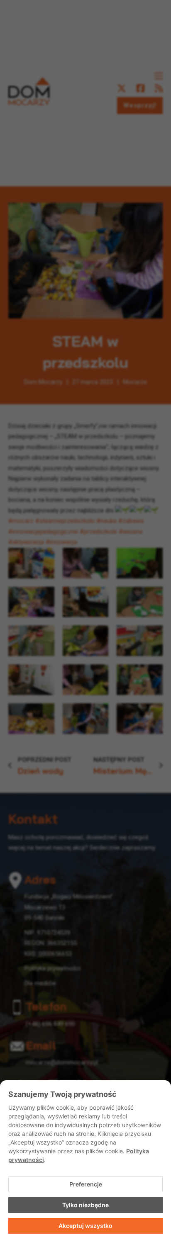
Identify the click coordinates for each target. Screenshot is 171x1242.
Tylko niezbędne (85, 1204)
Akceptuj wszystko (85, 1225)
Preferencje (85, 1184)
